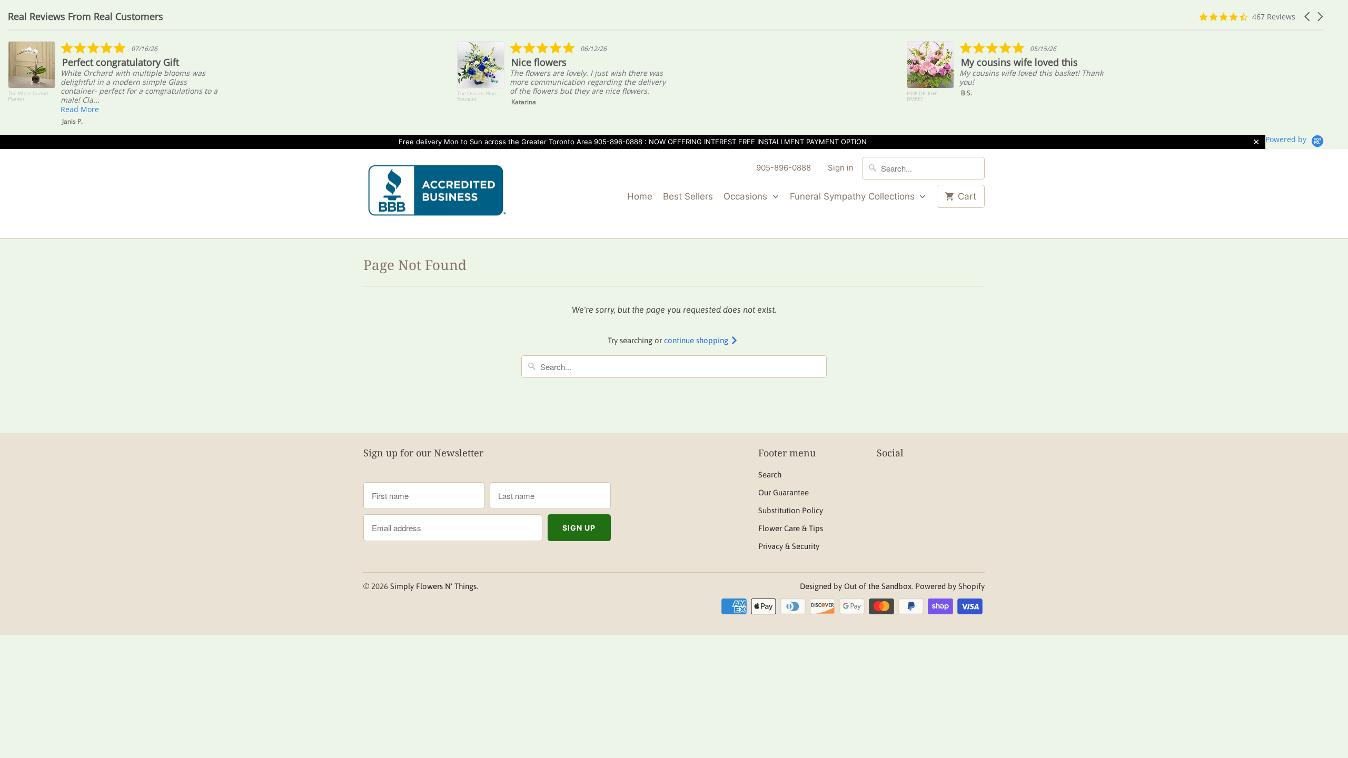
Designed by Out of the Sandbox (855, 586)
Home (639, 196)
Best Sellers (688, 196)
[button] (1308, 16)
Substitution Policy (790, 510)
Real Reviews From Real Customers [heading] (85, 16)
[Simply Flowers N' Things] (437, 194)
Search (769, 474)
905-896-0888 (783, 168)
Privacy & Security (788, 546)
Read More (80, 109)
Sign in (841, 168)
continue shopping (697, 340)
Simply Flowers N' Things (433, 586)
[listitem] (114, 83)
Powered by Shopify (950, 586)
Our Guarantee (783, 492)
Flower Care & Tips (790, 528)
